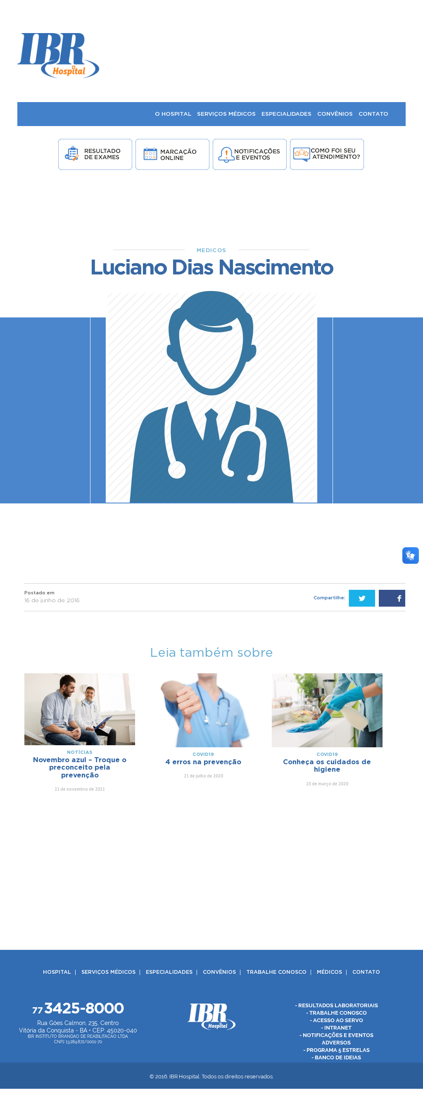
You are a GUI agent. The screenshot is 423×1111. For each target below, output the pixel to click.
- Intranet (336, 1028)
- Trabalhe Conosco (336, 1013)
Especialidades (169, 972)
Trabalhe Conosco (276, 972)
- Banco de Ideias (336, 1057)
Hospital (57, 972)
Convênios (219, 972)
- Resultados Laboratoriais (336, 1005)
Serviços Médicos (108, 972)
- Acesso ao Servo (336, 1020)
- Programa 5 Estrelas (336, 1050)
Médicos (329, 972)
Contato (366, 972)
